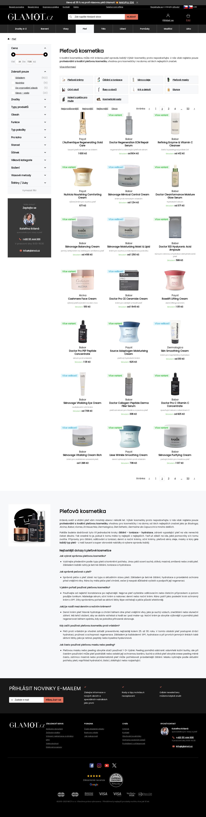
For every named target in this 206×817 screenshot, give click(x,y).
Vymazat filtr (29, 190)
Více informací (68, 67)
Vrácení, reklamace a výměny (59, 736)
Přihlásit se (53, 700)
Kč (34, 61)
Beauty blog (33, 7)
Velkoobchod (52, 743)
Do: (24, 61)
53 (188, 108)
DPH (48, 739)
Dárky (76, 7)
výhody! (176, 7)
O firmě (125, 729)
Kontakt (66, 7)
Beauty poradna (16, 7)
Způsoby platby (53, 732)
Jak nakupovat (91, 736)
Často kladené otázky (94, 729)
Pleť (14, 39)
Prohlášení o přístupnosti (133, 743)
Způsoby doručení (54, 729)
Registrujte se (157, 7)
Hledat (131, 17)
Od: (13, 61)
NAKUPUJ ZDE (126, 2)
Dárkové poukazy (54, 747)
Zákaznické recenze (94, 780)
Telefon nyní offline (114, 7)
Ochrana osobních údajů (133, 739)
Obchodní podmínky (131, 736)
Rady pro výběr (91, 732)
